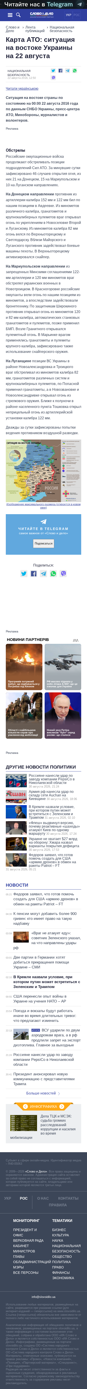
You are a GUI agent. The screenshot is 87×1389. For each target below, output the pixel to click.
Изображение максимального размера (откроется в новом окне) (43, 506)
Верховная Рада (28, 1240)
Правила (58, 1205)
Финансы (61, 1272)
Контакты (68, 1198)
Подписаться (43, 543)
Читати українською (22, 88)
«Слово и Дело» (36, 1171)
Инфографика (43, 1107)
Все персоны (25, 1272)
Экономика (63, 1278)
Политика (61, 1262)
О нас (43, 1198)
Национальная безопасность (62, 29)
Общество (62, 1256)
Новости (17, 885)
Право (58, 1267)
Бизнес (59, 1230)
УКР (68, 15)
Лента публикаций (35, 29)
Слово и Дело (12, 29)
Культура (60, 1235)
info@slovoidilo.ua (43, 1297)
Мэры (18, 1267)
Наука (57, 1240)
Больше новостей (41, 1093)
